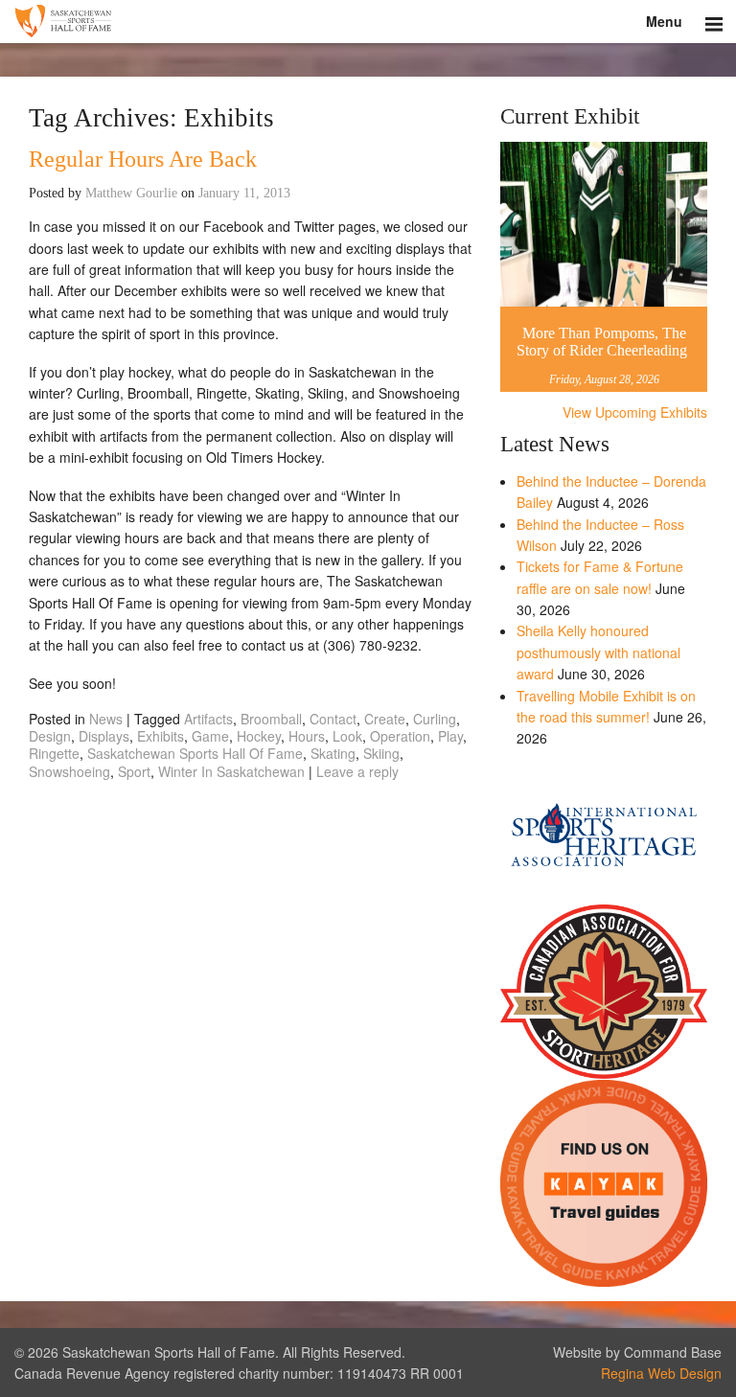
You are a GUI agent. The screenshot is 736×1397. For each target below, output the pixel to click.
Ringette (54, 753)
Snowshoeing (69, 771)
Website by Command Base (637, 1352)
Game (210, 735)
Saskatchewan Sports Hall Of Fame (195, 753)
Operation (400, 735)
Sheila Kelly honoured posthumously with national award (598, 652)
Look (347, 735)
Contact (333, 718)
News (106, 718)
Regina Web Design (661, 1373)
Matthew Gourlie (131, 193)
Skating (333, 753)
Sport (134, 771)
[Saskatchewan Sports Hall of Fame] (368, 21)
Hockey (259, 735)
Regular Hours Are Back (143, 159)
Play (450, 735)
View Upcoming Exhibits (635, 412)
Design (50, 735)
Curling (434, 718)
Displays (104, 735)
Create (384, 718)
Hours (306, 735)
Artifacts (208, 718)
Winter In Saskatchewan (231, 771)
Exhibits (160, 735)
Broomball (271, 718)
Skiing (381, 753)
